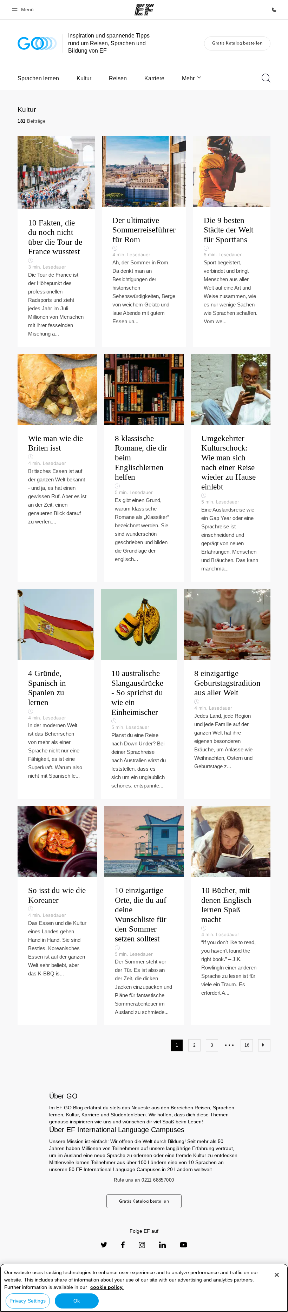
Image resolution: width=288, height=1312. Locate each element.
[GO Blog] (37, 43)
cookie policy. (107, 1287)
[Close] (276, 1275)
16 (246, 1045)
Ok (76, 1301)
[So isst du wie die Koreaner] (57, 915)
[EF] (144, 9)
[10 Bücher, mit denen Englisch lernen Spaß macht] (230, 915)
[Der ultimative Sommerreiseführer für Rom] (144, 241)
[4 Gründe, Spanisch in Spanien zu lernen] (56, 694)
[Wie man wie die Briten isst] (57, 468)
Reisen (118, 78)
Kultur (84, 78)
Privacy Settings (27, 1301)
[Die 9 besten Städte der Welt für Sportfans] (231, 241)
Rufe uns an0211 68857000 (144, 1180)
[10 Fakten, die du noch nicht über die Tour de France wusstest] (56, 241)
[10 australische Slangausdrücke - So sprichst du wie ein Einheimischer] (139, 694)
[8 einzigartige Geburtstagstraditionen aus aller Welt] (227, 694)
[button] (24, 9)
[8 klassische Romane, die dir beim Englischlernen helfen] (144, 468)
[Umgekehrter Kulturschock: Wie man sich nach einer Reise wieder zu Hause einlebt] (230, 468)
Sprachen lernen (38, 78)
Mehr (188, 78)
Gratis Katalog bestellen (237, 43)
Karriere (154, 78)
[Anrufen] (274, 10)
